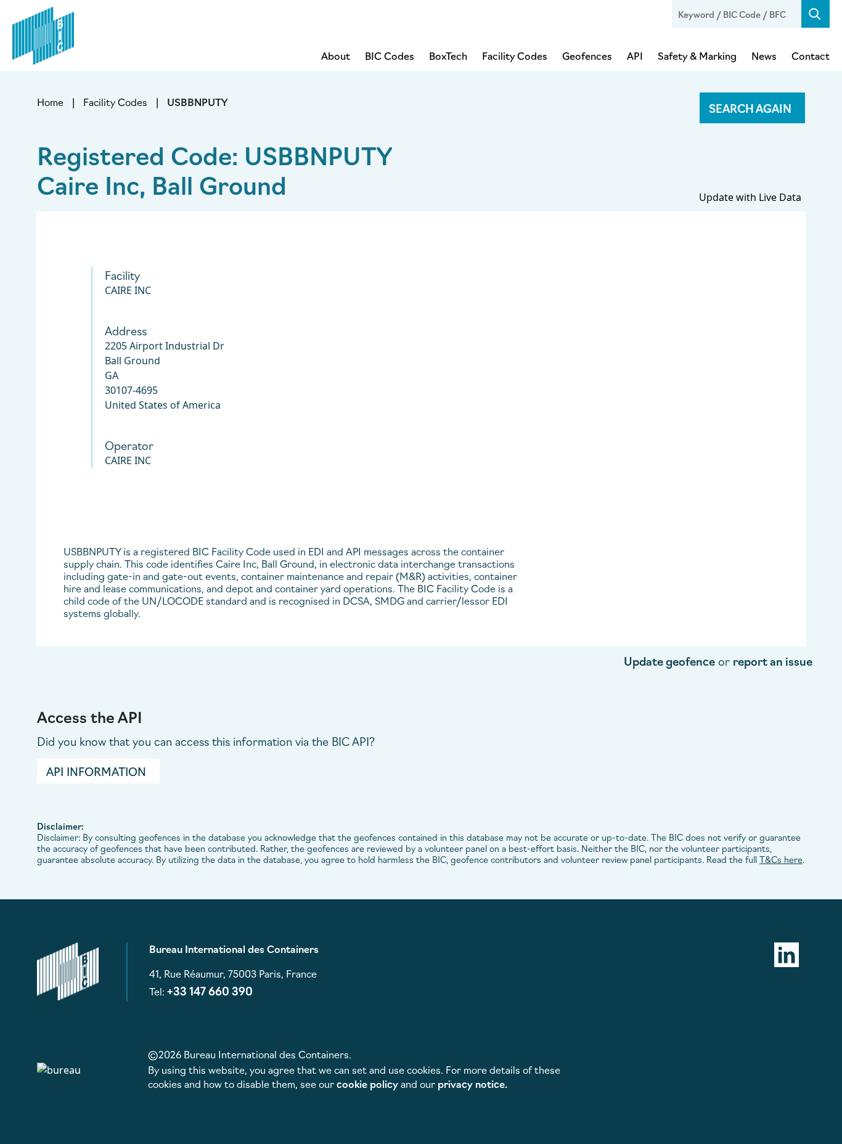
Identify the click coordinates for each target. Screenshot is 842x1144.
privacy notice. (472, 1083)
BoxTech (448, 55)
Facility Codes (514, 55)
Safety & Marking (697, 55)
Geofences (587, 55)
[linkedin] (786, 953)
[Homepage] (43, 33)
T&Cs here (781, 859)
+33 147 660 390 (210, 991)
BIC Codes (389, 55)
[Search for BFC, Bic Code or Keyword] (815, 14)
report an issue (772, 661)
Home (50, 101)
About (335, 55)
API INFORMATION (96, 771)
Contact (810, 55)
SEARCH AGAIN (750, 108)
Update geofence (669, 661)
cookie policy (367, 1083)
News (764, 55)
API (635, 55)
